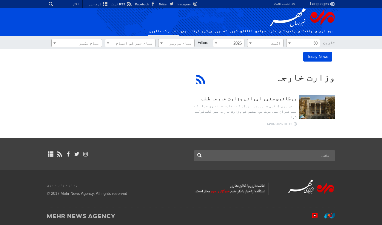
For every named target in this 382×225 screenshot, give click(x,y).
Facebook (142, 4)
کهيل (233, 31)
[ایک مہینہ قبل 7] (317, 107)
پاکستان (305, 31)
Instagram (185, 4)
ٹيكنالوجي (190, 31)
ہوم (331, 31)
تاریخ (329, 42)
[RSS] (200, 79)
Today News (317, 56)
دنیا (272, 31)
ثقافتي (246, 31)
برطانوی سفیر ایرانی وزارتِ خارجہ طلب (249, 98)
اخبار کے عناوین (163, 31)
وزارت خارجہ (305, 77)
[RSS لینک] (59, 154)
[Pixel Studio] (312, 215)
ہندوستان (287, 31)
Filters (203, 42)
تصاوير (221, 31)
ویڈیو (207, 31)
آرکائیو (95, 4)
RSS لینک (118, 4)
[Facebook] (68, 154)
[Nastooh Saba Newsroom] (326, 215)
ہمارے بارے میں (62, 185)
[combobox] (303, 43)
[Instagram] (85, 154)
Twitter (163, 4)
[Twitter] (77, 154)
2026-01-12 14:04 (279, 124)
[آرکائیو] (50, 154)
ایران (320, 31)
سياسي (260, 31)
